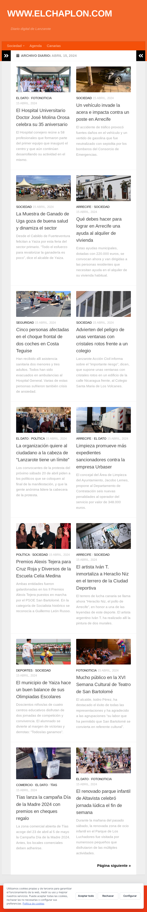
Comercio (24, 785)
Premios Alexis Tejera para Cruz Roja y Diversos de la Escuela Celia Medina (43, 568)
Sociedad (14, 46)
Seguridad (25, 322)
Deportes (24, 670)
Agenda (36, 46)
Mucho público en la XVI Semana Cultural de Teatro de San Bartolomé (103, 684)
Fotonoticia (41, 98)
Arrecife (83, 207)
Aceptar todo (86, 895)
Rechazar (108, 895)
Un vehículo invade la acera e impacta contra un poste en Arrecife (102, 112)
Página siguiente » (114, 865)
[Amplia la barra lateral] (6, 55)
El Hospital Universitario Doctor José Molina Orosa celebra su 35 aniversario (42, 117)
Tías (53, 785)
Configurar (130, 895)
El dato (22, 98)
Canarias (54, 46)
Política (38, 438)
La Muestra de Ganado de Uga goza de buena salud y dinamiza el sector (42, 221)
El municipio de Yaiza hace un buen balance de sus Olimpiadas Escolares (43, 689)
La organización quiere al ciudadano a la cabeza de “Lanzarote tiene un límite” (42, 453)
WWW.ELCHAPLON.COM (59, 13)
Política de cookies (33, 903)
